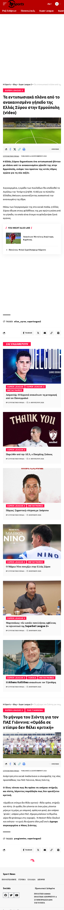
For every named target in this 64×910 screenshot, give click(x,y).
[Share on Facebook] (10, 149)
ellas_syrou (20, 321)
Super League (15, 387)
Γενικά (32, 678)
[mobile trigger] (5, 4)
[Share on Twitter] (15, 149)
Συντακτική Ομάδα (11, 156)
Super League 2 (14, 90)
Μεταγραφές (14, 390)
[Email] (45, 332)
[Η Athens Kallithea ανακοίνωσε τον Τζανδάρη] (32, 657)
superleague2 (34, 321)
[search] (44, 4)
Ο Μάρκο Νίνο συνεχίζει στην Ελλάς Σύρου (28, 566)
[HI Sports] (16, 4)
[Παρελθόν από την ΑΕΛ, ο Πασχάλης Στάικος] (32, 429)
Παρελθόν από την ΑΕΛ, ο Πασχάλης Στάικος (29, 454)
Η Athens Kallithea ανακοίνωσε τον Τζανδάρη (31, 682)
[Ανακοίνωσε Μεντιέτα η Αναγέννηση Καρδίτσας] (13, 238)
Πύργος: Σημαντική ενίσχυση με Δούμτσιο (27, 510)
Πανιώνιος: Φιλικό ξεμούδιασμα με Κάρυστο (27, 249)
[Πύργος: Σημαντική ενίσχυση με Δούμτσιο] (32, 485)
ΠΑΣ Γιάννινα (35, 710)
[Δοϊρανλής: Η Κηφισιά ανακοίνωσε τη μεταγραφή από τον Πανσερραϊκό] (32, 366)
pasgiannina (20, 838)
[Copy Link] (19, 149)
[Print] (24, 149)
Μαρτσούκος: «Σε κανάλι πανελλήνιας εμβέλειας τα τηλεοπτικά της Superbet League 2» (31, 624)
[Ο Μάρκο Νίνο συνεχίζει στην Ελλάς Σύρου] (32, 541)
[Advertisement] (32, 47)
